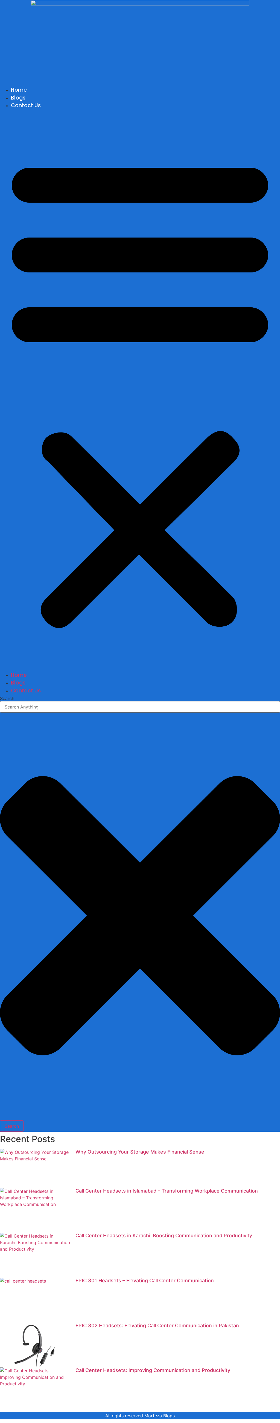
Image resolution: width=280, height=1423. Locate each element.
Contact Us (26, 105)
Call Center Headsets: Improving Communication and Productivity (152, 1370)
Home (19, 90)
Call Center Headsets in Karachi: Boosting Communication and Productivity (163, 1235)
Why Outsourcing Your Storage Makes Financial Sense (139, 1152)
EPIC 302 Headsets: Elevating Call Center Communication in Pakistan (157, 1325)
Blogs (18, 97)
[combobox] (140, 707)
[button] (140, 390)
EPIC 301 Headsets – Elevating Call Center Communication (144, 1280)
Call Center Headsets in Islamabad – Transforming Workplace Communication (166, 1191)
